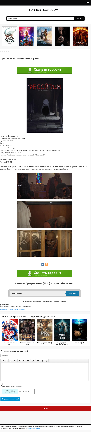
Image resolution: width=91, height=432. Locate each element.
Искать (72, 293)
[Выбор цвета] (33, 360)
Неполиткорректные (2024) (10, 343)
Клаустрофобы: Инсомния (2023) (62, 343)
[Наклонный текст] (7, 360)
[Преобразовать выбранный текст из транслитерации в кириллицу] (42, 360)
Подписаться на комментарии (11, 386)
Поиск (78, 18)
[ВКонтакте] (42, 264)
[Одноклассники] (46, 264)
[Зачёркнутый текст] (15, 360)
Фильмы (22, 309)
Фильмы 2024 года (6, 309)
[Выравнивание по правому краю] (28, 360)
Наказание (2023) (79, 343)
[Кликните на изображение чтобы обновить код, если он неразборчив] (10, 391)
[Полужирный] (3, 360)
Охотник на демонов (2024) (27, 343)
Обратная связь (34, 428)
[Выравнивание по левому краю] (19, 360)
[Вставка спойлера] (46, 360)
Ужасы (16, 309)
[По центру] (24, 360)
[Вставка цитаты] (38, 360)
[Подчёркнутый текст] (10, 360)
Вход (45, 408)
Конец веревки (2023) (44, 343)
